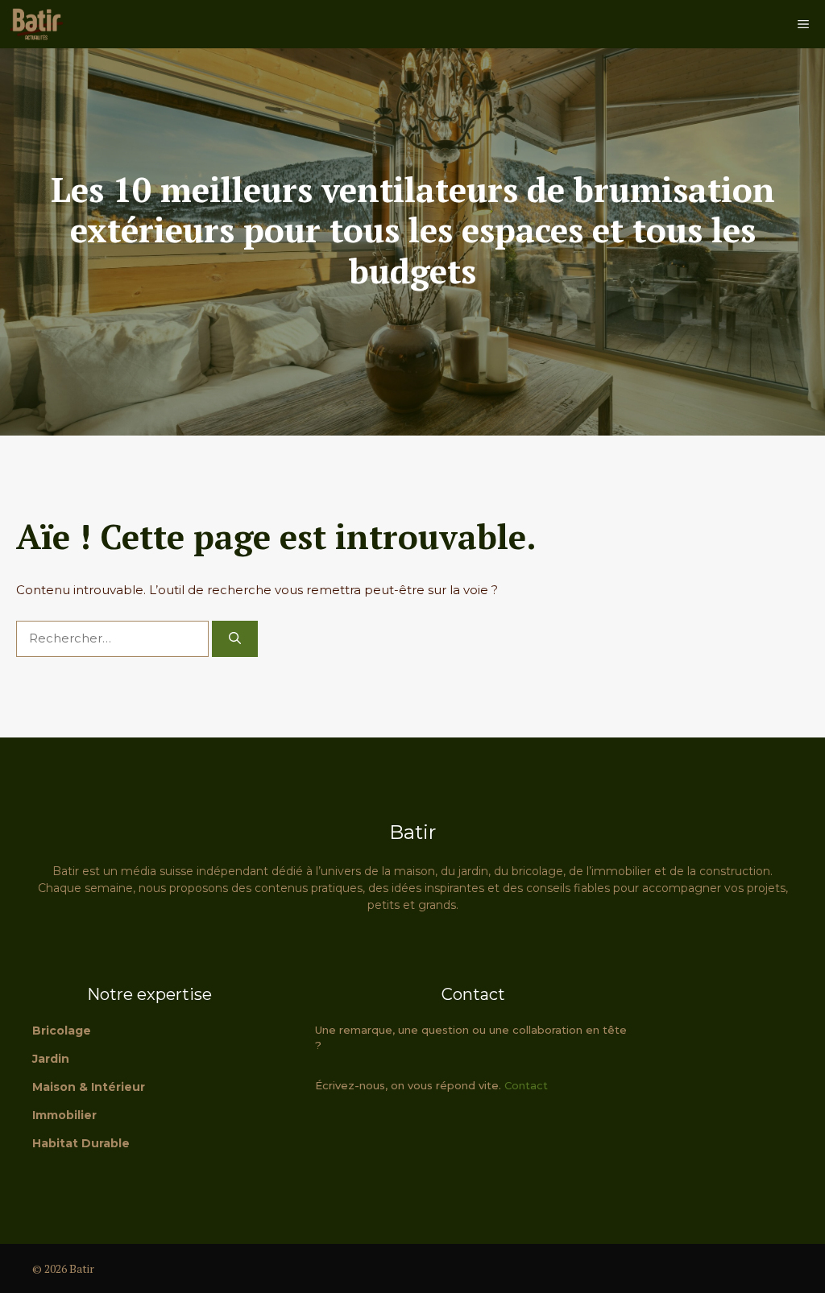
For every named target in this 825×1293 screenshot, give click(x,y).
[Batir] (36, 24)
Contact (526, 1085)
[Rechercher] (235, 639)
